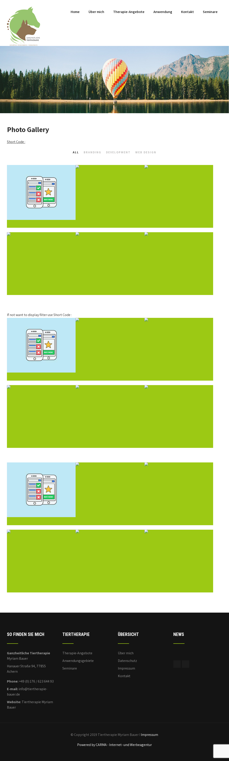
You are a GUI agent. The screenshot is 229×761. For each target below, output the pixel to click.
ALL (76, 152)
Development (118, 152)
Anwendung (162, 11)
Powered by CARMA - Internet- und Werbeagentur (114, 744)
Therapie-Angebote (128, 11)
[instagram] (185, 664)
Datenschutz (127, 660)
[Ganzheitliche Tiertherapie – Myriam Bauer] (23, 2)
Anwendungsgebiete (78, 660)
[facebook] (177, 664)
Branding (92, 152)
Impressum (126, 668)
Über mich (96, 11)
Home (75, 11)
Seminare (210, 11)
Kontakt (187, 11)
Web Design (145, 152)
